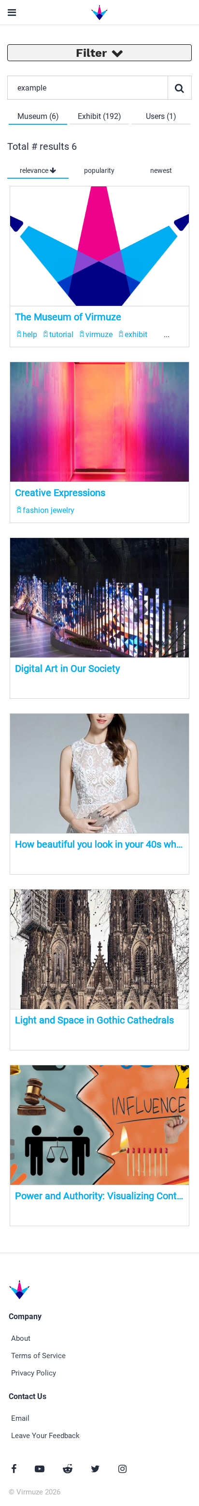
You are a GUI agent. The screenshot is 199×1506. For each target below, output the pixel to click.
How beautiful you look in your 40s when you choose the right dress (99, 844)
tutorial (61, 334)
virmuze (99, 334)
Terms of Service (38, 1355)
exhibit (136, 334)
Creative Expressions (60, 492)
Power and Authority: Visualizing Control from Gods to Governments (99, 1196)
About (20, 1338)
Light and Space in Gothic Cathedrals (94, 1020)
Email (20, 1418)
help (30, 334)
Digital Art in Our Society (67, 668)
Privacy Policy (33, 1373)
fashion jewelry (48, 510)
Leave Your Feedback (45, 1435)
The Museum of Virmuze (68, 317)
